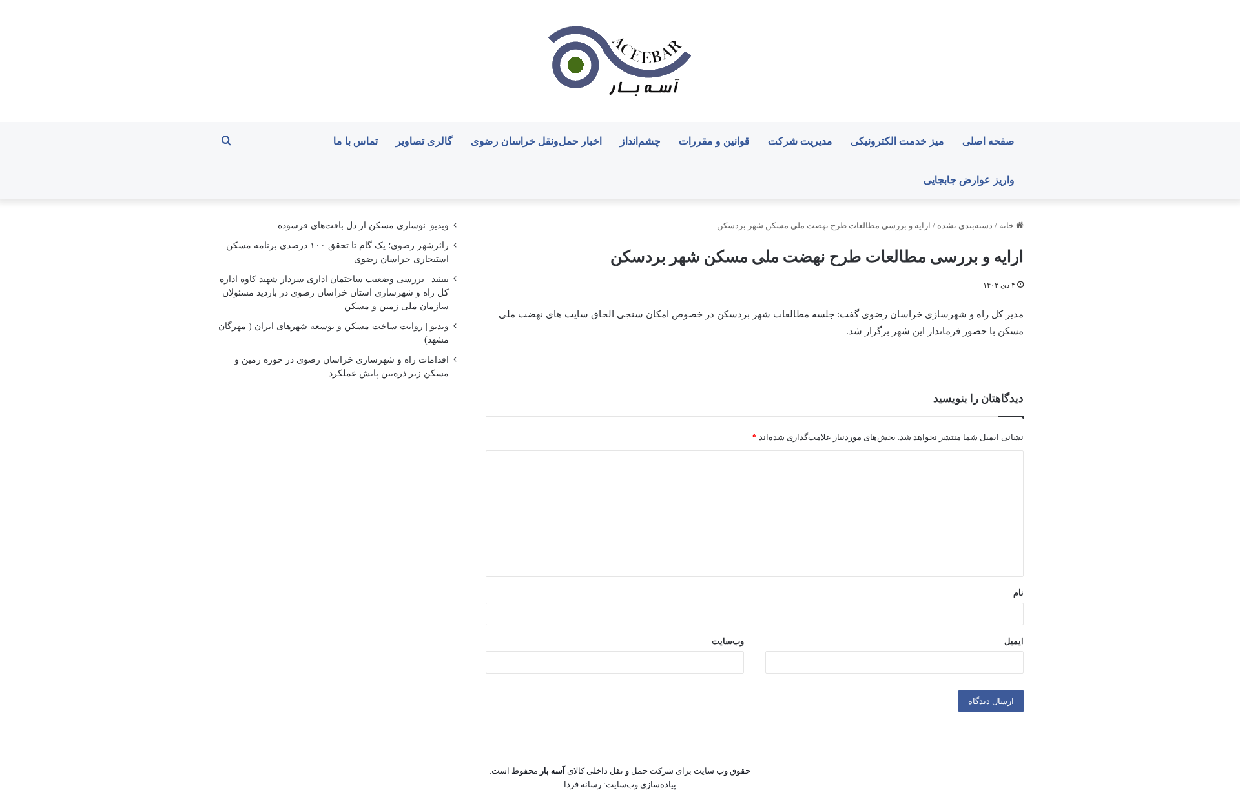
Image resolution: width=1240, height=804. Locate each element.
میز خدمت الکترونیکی (897, 141)
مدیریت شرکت (800, 141)
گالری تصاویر (424, 141)
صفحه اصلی (988, 141)
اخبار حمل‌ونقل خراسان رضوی (536, 141)
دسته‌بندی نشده (965, 225)
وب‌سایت (728, 641)
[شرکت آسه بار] (620, 61)
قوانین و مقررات (714, 141)
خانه (1007, 225)
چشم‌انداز (640, 141)
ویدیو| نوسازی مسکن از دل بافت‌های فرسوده (363, 225)
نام (1018, 593)
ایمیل (1014, 641)
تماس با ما (355, 141)
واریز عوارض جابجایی (969, 179)
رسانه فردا (582, 784)
